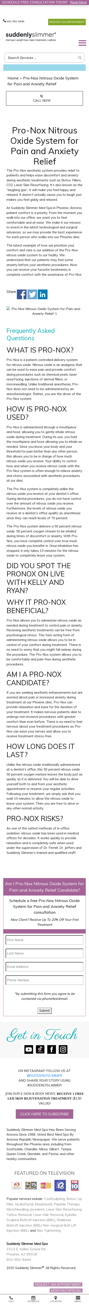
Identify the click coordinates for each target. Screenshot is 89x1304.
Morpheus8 (43, 1204)
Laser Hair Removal (48, 1214)
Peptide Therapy (67, 1204)
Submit (44, 1010)
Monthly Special (66, 1290)
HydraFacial (24, 1204)
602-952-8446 (15, 21)
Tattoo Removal (19, 1214)
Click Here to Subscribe (44, 1114)
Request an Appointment (66, 22)
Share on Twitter (32, 294)
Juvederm (37, 1209)
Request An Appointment (58, 1284)
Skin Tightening (48, 1230)
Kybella (70, 1214)
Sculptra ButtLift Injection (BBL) (30, 1220)
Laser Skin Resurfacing (63, 1209)
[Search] (80, 57)
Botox (71, 1198)
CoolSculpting (54, 1198)
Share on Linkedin (43, 294)
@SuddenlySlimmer (44, 1075)
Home (13, 78)
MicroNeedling (17, 1209)
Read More (78, 2)
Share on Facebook (22, 294)
